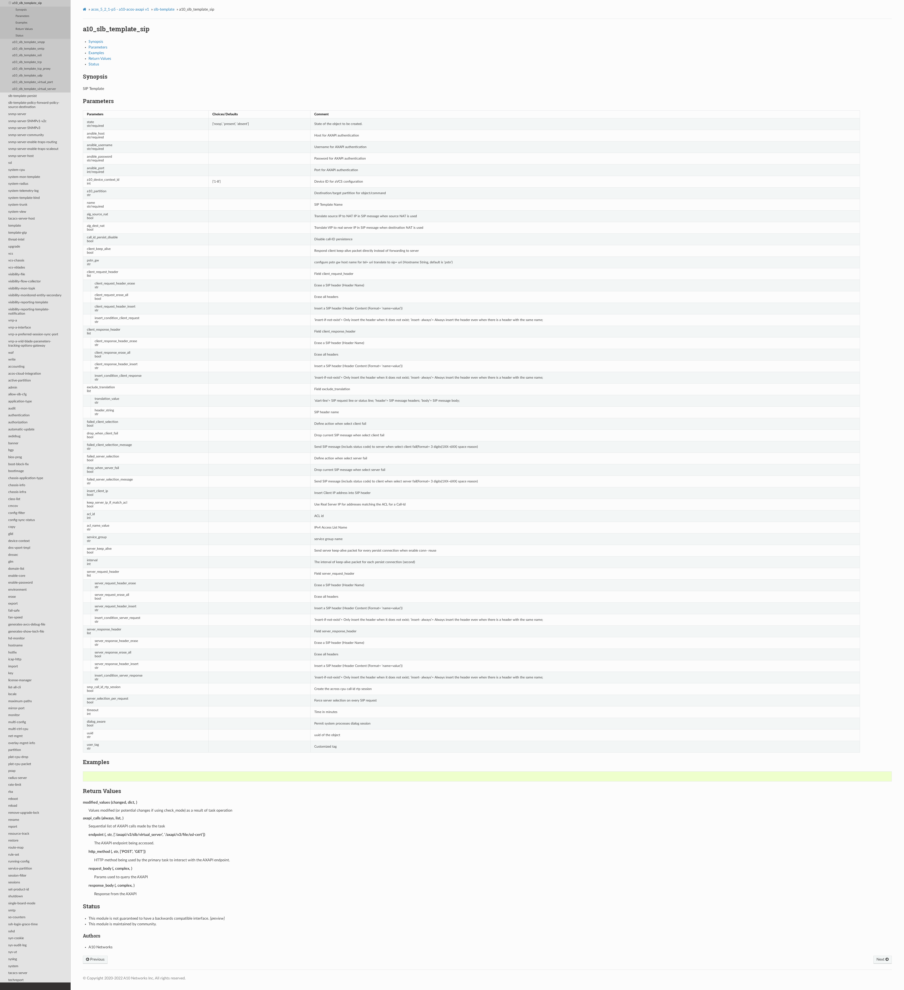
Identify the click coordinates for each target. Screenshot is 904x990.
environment (17, 589)
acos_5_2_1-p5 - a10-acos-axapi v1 (120, 9)
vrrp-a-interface (19, 327)
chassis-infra (17, 492)
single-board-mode (21, 903)
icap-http (14, 659)
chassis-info (16, 485)
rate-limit (14, 784)
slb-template (164, 9)
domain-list (16, 568)
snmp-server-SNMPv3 (24, 128)
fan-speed (15, 617)
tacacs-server (17, 973)
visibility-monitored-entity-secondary (34, 295)
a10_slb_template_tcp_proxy (31, 68)
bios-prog (15, 457)
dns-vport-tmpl (19, 547)
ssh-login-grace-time (23, 924)
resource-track (18, 833)
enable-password (20, 582)
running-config (18, 861)
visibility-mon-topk (21, 288)
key (10, 673)
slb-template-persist (22, 96)
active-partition (19, 380)
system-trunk (17, 204)
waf (11, 352)
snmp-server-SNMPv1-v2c (27, 121)
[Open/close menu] (10, 3)
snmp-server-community (26, 135)
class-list (14, 499)
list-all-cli (14, 687)
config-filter (16, 513)
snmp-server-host (21, 156)
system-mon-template (24, 177)
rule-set (13, 854)
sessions (14, 882)
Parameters (22, 16)
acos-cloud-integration (24, 373)
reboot (13, 799)
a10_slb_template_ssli (27, 55)
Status (19, 35)
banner (13, 443)
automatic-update (21, 429)
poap (12, 771)
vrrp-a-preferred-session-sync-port (33, 334)
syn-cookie (16, 938)
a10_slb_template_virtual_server (34, 89)
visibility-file (16, 274)
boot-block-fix (18, 464)
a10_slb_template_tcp (27, 62)
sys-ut (12, 952)
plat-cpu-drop (18, 757)
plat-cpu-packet (19, 764)
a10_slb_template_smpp (28, 42)
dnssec (13, 555)
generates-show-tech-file (26, 631)
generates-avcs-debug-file (26, 624)
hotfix (12, 652)
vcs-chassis (16, 260)
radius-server (17, 778)
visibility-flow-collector (24, 281)
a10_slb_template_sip (27, 3)
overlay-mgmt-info (21, 743)
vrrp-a (12, 320)
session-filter (17, 875)
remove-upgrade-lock (23, 812)
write (12, 359)
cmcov (13, 506)
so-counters (16, 917)
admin (12, 387)
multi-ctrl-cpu (18, 729)
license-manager (20, 680)
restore (13, 840)
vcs (10, 253)
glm (10, 561)
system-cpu (16, 170)
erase (12, 596)
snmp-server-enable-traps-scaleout (33, 149)
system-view (17, 211)
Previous (97, 959)
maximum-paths (20, 701)
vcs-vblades (16, 267)
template (14, 225)
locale (12, 694)
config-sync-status (21, 520)
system (13, 966)
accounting (16, 366)
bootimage (16, 471)
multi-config (17, 722)
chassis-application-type (25, 478)
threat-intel (16, 239)
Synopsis (21, 9)
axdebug (14, 436)
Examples (21, 22)
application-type (20, 401)
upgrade (14, 246)
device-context (19, 541)
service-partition (20, 868)
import (13, 666)
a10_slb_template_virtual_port (32, 82)
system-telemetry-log (23, 190)
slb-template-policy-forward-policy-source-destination (33, 105)
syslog (12, 959)
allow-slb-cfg (17, 394)
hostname (15, 645)
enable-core (16, 575)
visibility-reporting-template (28, 302)
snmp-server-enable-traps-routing (32, 142)
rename (13, 820)
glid (10, 534)
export (13, 603)
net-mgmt (15, 736)
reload (12, 805)
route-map (16, 847)
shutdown (15, 896)
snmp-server (17, 114)
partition (14, 750)
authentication (19, 415)
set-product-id (18, 889)
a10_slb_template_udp (27, 75)
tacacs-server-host (21, 218)
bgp (11, 450)
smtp (12, 910)
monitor (14, 715)
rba (10, 792)
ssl (10, 162)
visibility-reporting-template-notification (28, 311)
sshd (11, 931)
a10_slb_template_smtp (28, 48)
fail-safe (14, 610)
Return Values (24, 29)
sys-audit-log (17, 945)
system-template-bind (24, 198)
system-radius (18, 183)
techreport (16, 980)
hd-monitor (16, 638)
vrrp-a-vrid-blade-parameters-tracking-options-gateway (29, 343)
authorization (18, 422)
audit (12, 408)
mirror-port (16, 708)
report (12, 826)
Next (880, 959)
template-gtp (17, 232)
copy (11, 527)
